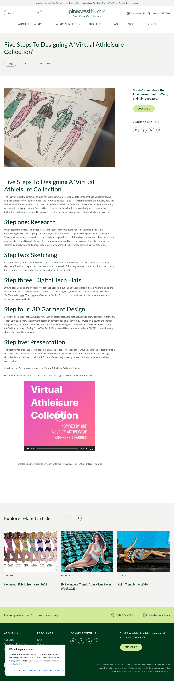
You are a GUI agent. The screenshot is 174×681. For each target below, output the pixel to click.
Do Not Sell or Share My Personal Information (35, 670)
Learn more (134, 3)
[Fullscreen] (91, 448)
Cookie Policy (18, 664)
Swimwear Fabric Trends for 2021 (25, 584)
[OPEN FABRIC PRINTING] (79, 24)
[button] (59, 416)
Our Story (9, 639)
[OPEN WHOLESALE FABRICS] (45, 24)
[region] (35, 660)
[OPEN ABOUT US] (103, 24)
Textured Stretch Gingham (80, 3)
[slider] (57, 448)
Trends (25, 63)
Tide (95, 3)
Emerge (64, 3)
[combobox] (19, 13)
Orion (58, 3)
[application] (59, 416)
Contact (41, 644)
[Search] (38, 13)
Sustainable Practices (15, 644)
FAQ (39, 639)
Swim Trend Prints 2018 (132, 584)
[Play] (28, 448)
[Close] (62, 647)
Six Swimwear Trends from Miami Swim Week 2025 (86, 586)
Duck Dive (101, 3)
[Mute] (87, 448)
